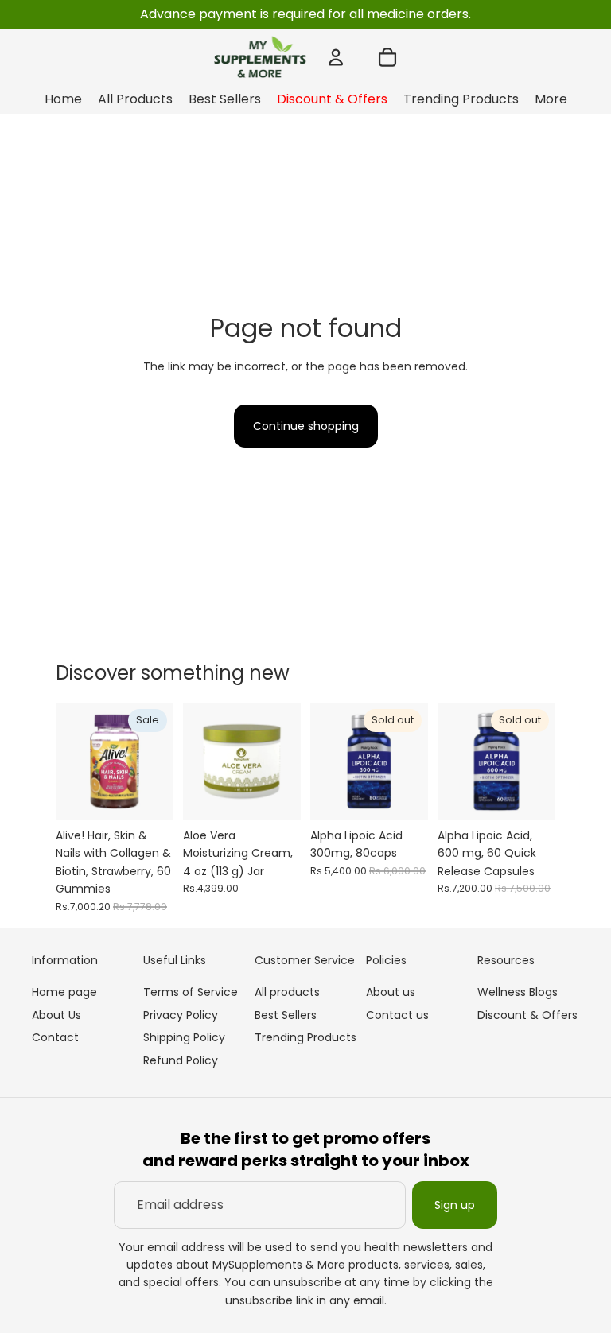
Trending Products (305, 1037)
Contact (55, 1037)
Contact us (397, 1015)
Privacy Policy (180, 1015)
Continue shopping (306, 426)
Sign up (454, 1205)
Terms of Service (190, 992)
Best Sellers (286, 1015)
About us (390, 992)
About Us (56, 1015)
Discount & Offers (527, 1015)
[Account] (335, 57)
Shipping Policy (184, 1037)
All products (287, 992)
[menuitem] (551, 99)
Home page (64, 992)
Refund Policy (180, 1060)
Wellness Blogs (517, 992)
